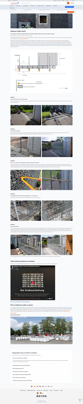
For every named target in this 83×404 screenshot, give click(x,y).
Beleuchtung (48, 5)
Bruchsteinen (21, 38)
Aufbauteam (67, 0)
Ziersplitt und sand (40, 5)
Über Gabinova (39, 390)
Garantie (51, 390)
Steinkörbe (11, 5)
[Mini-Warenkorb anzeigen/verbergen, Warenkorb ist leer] (73, 3)
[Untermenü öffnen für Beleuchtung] (51, 6)
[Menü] (81, 398)
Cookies (61, 390)
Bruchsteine (18, 5)
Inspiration (55, 5)
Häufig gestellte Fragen (31, 390)
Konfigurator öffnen (25, 311)
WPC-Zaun (32, 5)
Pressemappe (56, 390)
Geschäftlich (62, 0)
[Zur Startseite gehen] (14, 2)
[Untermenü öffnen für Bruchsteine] (21, 6)
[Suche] (68, 3)
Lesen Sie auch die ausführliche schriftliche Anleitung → (20, 301)
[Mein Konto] (71, 3)
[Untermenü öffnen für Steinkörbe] (14, 6)
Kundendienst (45, 390)
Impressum (72, 0)
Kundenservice (55, 0)
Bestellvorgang (23, 390)
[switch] (80, 400)
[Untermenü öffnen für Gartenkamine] (29, 6)
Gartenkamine (25, 5)
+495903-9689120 (14, 0)
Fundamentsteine (57, 40)
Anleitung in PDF (13, 313)
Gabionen (18, 35)
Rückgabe (59, 0)
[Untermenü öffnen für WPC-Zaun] (35, 6)
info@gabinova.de (66, 311)
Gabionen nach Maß (25, 37)
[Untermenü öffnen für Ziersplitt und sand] (44, 6)
